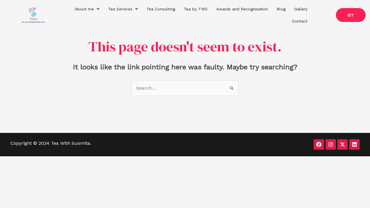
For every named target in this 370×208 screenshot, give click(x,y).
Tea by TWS (196, 9)
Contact (300, 21)
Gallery (301, 9)
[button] (87, 9)
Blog (281, 9)
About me (84, 9)
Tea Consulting (161, 9)
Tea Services (120, 9)
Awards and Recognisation (242, 9)
